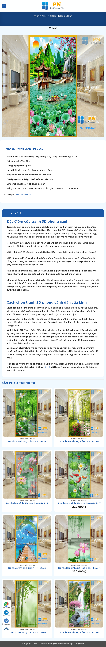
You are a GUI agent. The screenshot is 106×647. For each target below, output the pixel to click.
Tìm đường (6, 608)
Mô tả (17, 213)
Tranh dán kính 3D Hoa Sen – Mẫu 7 (79, 503)
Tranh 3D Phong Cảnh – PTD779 (79, 441)
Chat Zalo (6, 616)
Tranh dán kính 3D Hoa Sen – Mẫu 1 (27, 503)
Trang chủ (40, 16)
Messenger (6, 624)
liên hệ (46, 367)
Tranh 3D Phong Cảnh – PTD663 (26, 632)
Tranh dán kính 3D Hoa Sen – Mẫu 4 (79, 568)
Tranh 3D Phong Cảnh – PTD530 (27, 568)
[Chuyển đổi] (11, 213)
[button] (4, 6)
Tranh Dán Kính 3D (61, 16)
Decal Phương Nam (49, 643)
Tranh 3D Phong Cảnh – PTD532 (27, 441)
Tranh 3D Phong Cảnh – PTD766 (79, 632)
